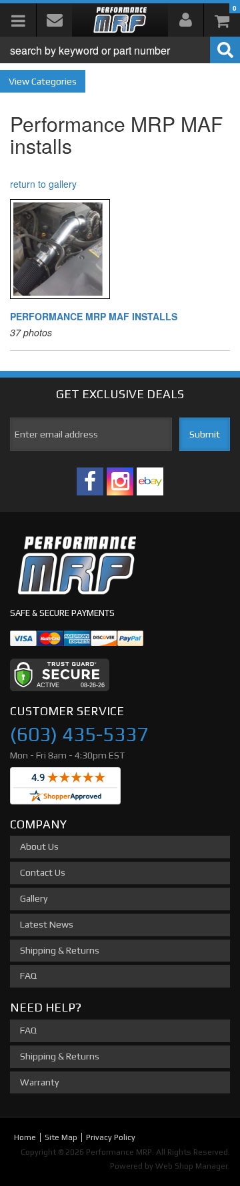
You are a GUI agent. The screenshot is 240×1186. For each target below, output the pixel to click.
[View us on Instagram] (120, 481)
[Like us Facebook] (90, 481)
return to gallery (43, 183)
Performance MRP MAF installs (93, 316)
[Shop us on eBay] (150, 481)
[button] (120, 50)
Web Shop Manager (191, 1166)
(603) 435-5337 (79, 734)
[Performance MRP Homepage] (120, 20)
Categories (54, 81)
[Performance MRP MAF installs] (120, 249)
